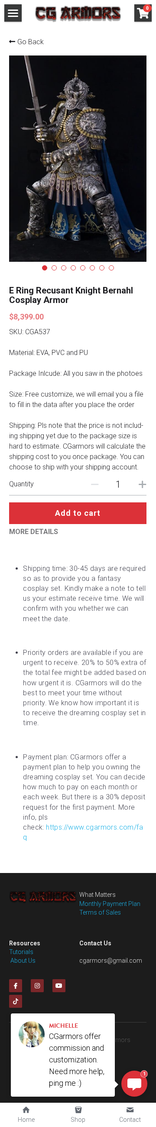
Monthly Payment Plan (109, 903)
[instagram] (37, 985)
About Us (22, 960)
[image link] (78, 13)
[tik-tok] (15, 1001)
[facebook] (15, 985)
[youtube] (58, 985)
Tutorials (21, 951)
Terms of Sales (100, 912)
